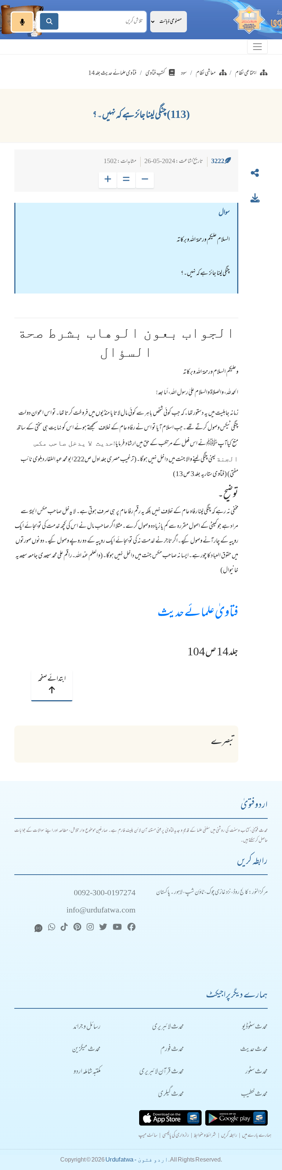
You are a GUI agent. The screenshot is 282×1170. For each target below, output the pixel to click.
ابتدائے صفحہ (52, 679)
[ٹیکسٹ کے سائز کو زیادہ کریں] (108, 180)
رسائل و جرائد (87, 1027)
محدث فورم (172, 1050)
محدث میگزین (86, 1050)
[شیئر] (255, 174)
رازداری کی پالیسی (175, 1135)
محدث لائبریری (168, 1027)
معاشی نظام (206, 73)
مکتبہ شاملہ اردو (87, 1072)
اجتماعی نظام (245, 73)
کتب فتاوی (155, 73)
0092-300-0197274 (104, 894)
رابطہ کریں (229, 1135)
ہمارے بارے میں (256, 1135)
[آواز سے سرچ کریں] (22, 22)
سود (184, 73)
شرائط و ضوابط (205, 1135)
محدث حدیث (254, 1050)
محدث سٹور (256, 1072)
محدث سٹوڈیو (255, 1027)
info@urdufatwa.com (100, 911)
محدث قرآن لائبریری (161, 1072)
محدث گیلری (171, 1094)
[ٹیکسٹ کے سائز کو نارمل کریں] (126, 180)
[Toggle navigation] (257, 46)
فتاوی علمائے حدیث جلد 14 (112, 73)
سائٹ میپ (148, 1135)
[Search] (49, 21)
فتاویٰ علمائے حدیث (198, 613)
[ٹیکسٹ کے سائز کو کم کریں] (145, 180)
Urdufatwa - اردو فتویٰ (136, 1159)
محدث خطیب (254, 1094)
